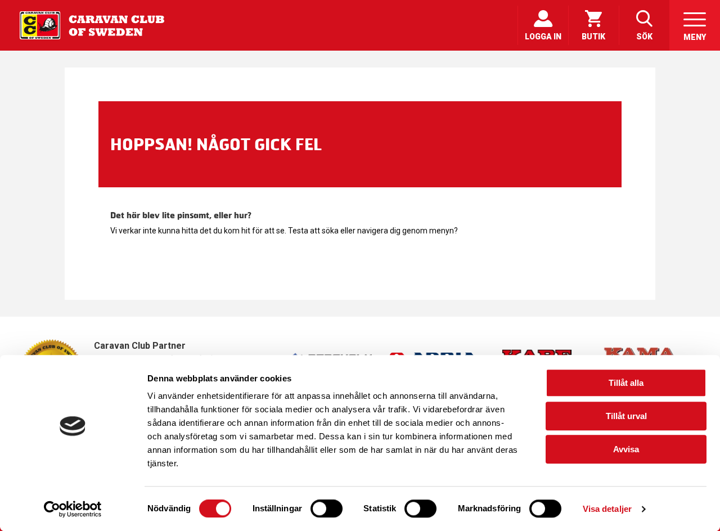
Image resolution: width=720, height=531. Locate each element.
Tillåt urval (626, 416)
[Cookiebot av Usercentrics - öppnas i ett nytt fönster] (73, 509)
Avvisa (626, 449)
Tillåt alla (626, 383)
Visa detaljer (607, 509)
